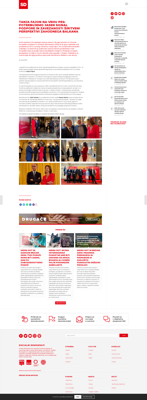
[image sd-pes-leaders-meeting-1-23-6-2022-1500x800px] (82, 174)
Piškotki (114, 388)
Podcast (91, 388)
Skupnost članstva (117, 357)
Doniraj (114, 361)
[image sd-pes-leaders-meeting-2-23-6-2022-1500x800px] (40, 128)
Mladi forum (69, 380)
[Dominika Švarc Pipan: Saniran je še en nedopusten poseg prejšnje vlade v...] (145, 200)
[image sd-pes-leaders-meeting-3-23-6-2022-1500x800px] (82, 128)
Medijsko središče (93, 391)
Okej (77, 396)
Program (68, 361)
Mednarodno (69, 357)
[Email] (36, 205)
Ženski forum (69, 384)
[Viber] (33, 205)
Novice (90, 380)
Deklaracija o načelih (23, 370)
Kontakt (114, 350)
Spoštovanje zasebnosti (118, 384)
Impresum (114, 380)
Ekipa (90, 354)
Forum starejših (70, 388)
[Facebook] (20, 205)
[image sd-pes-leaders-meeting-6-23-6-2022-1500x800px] (40, 174)
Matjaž (90, 357)
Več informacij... (88, 396)
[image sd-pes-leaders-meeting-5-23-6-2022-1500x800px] (82, 151)
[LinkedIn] (30, 205)
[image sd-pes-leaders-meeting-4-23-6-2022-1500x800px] (40, 151)
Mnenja (91, 384)
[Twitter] (23, 205)
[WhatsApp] (27, 205)
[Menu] (126, 4)
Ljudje (67, 354)
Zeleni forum (69, 391)
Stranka (68, 350)
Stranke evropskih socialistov (34, 370)
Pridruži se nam (116, 354)
